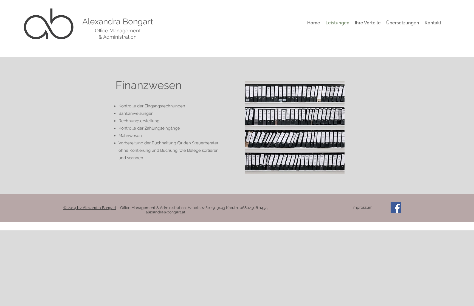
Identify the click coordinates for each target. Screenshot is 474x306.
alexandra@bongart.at (165, 212)
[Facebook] (396, 207)
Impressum (362, 207)
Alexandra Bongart (117, 21)
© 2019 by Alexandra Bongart (89, 207)
